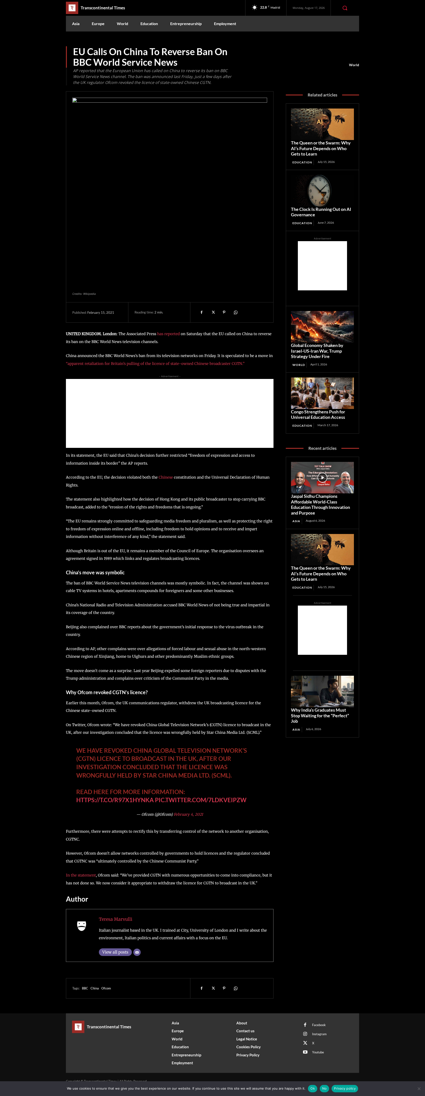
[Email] (137, 952)
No (324, 1088)
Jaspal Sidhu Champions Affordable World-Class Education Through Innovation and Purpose (320, 504)
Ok (312, 1088)
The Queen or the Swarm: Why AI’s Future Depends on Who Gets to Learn (321, 148)
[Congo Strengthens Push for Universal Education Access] (322, 393)
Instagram (319, 1034)
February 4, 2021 (188, 814)
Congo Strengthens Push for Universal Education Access (318, 414)
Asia (296, 521)
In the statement (81, 875)
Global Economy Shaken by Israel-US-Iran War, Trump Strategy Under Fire (317, 351)
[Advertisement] (169, 413)
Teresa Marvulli (115, 919)
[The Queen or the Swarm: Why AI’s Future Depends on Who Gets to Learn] (322, 124)
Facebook (319, 1025)
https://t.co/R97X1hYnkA (115, 799)
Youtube (318, 1052)
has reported (168, 333)
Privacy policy (345, 1088)
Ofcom (106, 988)
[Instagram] (305, 1034)
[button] (345, 8)
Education (302, 162)
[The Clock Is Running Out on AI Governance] (322, 190)
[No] (418, 1088)
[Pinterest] (224, 312)
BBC (85, 988)
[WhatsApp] (235, 312)
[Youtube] (305, 1052)
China (95, 988)
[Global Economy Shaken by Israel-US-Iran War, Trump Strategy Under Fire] (322, 327)
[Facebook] (201, 312)
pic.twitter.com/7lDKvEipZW (200, 799)
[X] (213, 312)
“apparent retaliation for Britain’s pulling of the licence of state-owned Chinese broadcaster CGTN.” (155, 363)
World (354, 65)
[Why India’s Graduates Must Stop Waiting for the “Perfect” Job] (322, 691)
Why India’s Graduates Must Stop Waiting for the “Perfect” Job (320, 715)
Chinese (166, 477)
